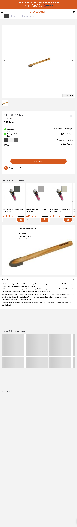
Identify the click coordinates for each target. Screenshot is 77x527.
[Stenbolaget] (37, 12)
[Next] (72, 61)
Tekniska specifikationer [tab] (38, 229)
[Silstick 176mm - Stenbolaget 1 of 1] (5, 102)
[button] (38, 5)
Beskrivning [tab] (38, 279)
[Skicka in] (6, 16)
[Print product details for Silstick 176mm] (71, 116)
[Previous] (4, 61)
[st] (9, 220)
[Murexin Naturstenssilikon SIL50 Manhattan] (61, 195)
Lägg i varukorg (38, 161)
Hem (3, 392)
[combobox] (37, 16)
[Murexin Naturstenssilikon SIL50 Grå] (37, 195)
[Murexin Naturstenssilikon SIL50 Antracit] (13, 195)
